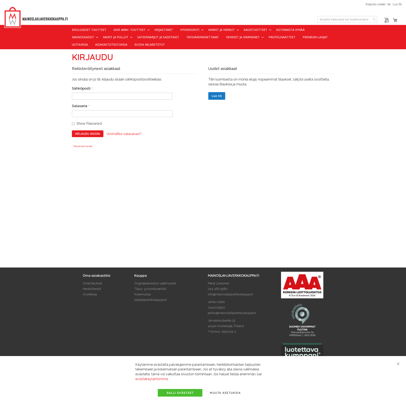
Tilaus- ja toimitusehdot (150, 289)
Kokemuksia (142, 294)
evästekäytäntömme (151, 379)
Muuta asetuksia (225, 393)
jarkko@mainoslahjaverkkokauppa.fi (232, 313)
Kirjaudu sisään (376, 4)
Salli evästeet (180, 393)
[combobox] (347, 19)
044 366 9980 (218, 289)
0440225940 (216, 307)
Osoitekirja (90, 294)
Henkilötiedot (92, 289)
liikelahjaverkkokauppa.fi (150, 300)
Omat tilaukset (92, 283)
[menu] (203, 37)
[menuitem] (89, 29)
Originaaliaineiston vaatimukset (155, 283)
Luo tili (397, 4)
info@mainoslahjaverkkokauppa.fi (230, 294)
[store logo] (36, 17)
